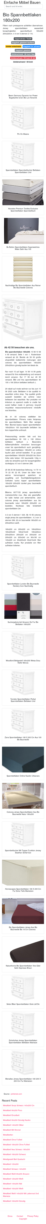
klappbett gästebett (23, 50)
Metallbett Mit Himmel (12, 1130)
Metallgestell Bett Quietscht (14, 1159)
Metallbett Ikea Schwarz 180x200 (16, 1149)
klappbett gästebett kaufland (23, 42)
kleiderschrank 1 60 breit (23, 62)
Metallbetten (8, 1134)
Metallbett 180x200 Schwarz (14, 1154)
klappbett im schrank (31, 46)
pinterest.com (16, 1094)
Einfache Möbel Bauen (22, 2)
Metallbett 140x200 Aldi (12, 1183)
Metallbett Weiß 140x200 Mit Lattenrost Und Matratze (21, 1194)
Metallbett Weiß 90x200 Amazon (16, 1174)
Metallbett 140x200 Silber (13, 1125)
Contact (20, 1216)
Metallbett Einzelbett (11, 1115)
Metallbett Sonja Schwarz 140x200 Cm (18, 1105)
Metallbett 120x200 (11, 1164)
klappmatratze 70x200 (23, 38)
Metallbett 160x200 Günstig (14, 1201)
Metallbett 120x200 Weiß (13, 1178)
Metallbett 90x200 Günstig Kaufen (17, 1120)
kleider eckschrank (13, 46)
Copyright (23, 1218)
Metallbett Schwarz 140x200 (14, 1169)
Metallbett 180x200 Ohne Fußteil (16, 1144)
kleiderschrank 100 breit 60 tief (23, 58)
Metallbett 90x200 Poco (12, 1110)
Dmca (10, 1216)
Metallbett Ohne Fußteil (12, 1139)
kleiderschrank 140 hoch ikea (23, 54)
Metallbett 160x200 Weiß (13, 1188)
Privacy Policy (32, 1216)
